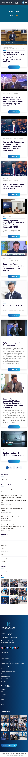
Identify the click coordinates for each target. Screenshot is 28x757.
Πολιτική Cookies (19, 755)
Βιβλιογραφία (3, 681)
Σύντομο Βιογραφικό (5, 658)
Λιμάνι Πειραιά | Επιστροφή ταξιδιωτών (10, 489)
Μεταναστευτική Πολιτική (6, 673)
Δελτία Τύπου (4, 545)
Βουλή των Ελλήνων (11, 48)
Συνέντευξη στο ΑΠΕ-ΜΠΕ (13, 306)
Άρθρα (14, 339)
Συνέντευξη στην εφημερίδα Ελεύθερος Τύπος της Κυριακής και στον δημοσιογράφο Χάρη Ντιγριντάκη (13, 403)
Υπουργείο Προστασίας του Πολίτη (8, 671)
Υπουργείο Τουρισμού (5, 666)
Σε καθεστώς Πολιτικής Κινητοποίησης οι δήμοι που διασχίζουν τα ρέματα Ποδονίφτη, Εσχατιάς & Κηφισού (13, 101)
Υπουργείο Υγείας (4, 668)
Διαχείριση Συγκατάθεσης (9, 745)
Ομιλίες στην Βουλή (20, 48)
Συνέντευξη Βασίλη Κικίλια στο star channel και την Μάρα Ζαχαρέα (13, 186)
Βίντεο (5, 48)
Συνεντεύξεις (10, 180)
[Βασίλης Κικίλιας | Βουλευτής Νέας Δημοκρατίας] (7, 2)
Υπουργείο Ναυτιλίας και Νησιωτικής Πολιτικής (10, 661)
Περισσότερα (14, 67)
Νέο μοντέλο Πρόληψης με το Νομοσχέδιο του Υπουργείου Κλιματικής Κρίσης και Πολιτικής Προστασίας (13, 146)
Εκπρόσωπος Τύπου (5, 676)
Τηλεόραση (20, 138)
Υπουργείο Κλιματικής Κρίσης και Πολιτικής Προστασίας (12, 663)
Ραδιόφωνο (3, 555)
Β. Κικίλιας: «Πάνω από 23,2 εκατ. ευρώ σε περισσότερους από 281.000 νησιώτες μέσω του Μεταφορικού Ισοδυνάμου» (12, 526)
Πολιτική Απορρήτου (10, 755)
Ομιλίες (2, 548)
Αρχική (11, 15)
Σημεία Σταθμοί (4, 656)
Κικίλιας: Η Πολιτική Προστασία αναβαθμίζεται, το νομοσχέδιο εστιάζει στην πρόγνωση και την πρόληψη (13, 57)
